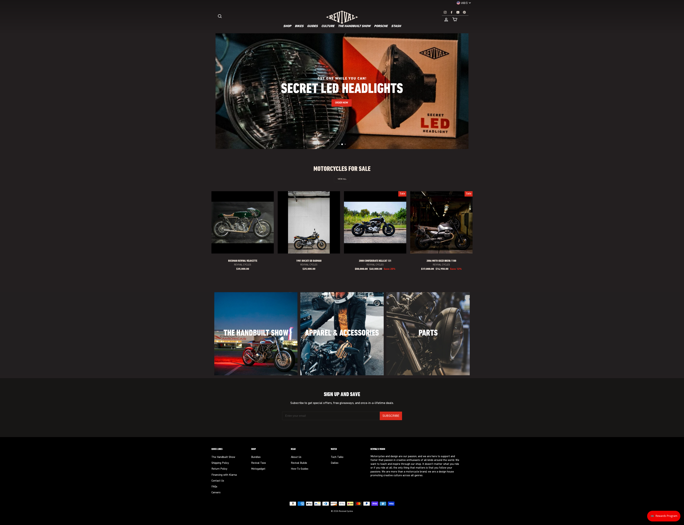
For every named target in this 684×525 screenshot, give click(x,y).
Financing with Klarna (224, 475)
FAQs (214, 486)
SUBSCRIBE (390, 415)
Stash (396, 26)
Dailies (334, 463)
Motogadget (258, 469)
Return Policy (219, 469)
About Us (296, 457)
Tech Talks (337, 457)
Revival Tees (258, 463)
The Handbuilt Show (354, 26)
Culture (327, 26)
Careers (216, 492)
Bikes (299, 26)
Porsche (381, 26)
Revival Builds (299, 463)
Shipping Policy (220, 463)
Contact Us (217, 481)
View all (342, 179)
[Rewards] (663, 516)
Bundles (256, 457)
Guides (312, 26)
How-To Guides (299, 469)
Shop (287, 26)
